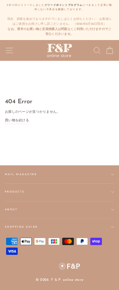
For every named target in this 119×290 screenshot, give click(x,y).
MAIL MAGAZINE (21, 174)
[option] (59, 20)
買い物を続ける (17, 120)
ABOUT (11, 209)
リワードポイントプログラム (64, 5)
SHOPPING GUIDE (21, 227)
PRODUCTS (15, 192)
